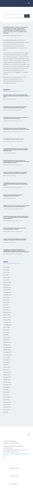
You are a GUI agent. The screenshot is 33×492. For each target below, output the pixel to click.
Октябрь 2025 (7, 292)
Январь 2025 (6, 315)
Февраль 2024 (7, 342)
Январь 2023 (6, 374)
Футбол (14, 99)
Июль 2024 (6, 330)
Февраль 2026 (7, 282)
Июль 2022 (6, 389)
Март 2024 (6, 339)
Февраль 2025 (7, 312)
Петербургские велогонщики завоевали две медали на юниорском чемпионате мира (15, 107)
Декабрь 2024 (7, 317)
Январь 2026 (6, 285)
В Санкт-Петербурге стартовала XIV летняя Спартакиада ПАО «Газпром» (14, 228)
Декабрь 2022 (7, 377)
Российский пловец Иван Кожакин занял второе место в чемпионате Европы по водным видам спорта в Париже (16, 217)
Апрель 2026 (6, 277)
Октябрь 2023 (7, 352)
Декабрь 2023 (7, 347)
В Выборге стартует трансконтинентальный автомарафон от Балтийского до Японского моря (16, 128)
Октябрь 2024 (7, 322)
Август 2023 (6, 357)
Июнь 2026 (6, 272)
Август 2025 (6, 297)
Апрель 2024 (6, 337)
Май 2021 (6, 412)
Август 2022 (6, 387)
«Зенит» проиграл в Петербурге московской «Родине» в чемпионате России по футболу (14, 239)
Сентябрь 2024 (7, 325)
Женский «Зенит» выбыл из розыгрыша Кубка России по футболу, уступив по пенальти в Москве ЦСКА (16, 96)
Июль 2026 (6, 270)
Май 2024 (6, 335)
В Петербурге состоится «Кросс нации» (13, 139)
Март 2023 (6, 369)
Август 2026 (6, 267)
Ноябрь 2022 (6, 379)
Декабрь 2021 (7, 407)
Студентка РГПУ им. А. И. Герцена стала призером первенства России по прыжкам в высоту (16, 206)
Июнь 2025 (6, 302)
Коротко (19, 35)
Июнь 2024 (6, 332)
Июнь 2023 (6, 362)
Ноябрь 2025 (6, 290)
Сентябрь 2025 (7, 295)
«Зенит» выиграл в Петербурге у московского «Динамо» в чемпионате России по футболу (15, 173)
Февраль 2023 (7, 372)
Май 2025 (6, 305)
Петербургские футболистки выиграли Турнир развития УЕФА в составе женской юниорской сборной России (15, 149)
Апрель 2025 (6, 307)
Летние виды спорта (17, 110)
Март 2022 (6, 399)
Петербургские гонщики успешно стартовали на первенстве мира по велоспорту (16, 118)
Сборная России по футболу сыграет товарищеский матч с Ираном (12, 195)
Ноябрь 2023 (6, 350)
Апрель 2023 (6, 367)
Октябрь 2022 (7, 382)
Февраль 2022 (7, 402)
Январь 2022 (6, 404)
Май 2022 (6, 394)
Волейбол (13, 35)
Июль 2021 (6, 409)
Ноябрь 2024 (6, 320)
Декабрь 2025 (7, 287)
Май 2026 (6, 275)
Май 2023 (6, 364)
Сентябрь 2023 (7, 354)
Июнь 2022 (6, 392)
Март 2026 (6, 280)
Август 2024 (6, 327)
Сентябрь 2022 (7, 384)
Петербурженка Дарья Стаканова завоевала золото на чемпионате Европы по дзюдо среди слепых (15, 184)
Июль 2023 (6, 359)
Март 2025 (6, 310)
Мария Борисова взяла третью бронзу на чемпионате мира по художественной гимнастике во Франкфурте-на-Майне (16, 161)
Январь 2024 (6, 345)
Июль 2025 (6, 300)
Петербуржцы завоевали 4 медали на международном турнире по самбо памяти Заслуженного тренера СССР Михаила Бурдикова (16, 250)
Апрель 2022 (6, 397)
